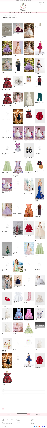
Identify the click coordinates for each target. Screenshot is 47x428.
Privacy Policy (18, 422)
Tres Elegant (7, 426)
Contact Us (18, 419)
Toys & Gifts (31, 12)
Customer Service (18, 420)
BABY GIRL (13, 12)
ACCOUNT (40, 2)
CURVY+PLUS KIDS (20, 12)
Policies (17, 423)
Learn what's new (9, 414)
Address (3, 422)
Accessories (36, 12)
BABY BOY (25, 12)
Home (10, 12)
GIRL (16, 12)
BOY (28, 12)
